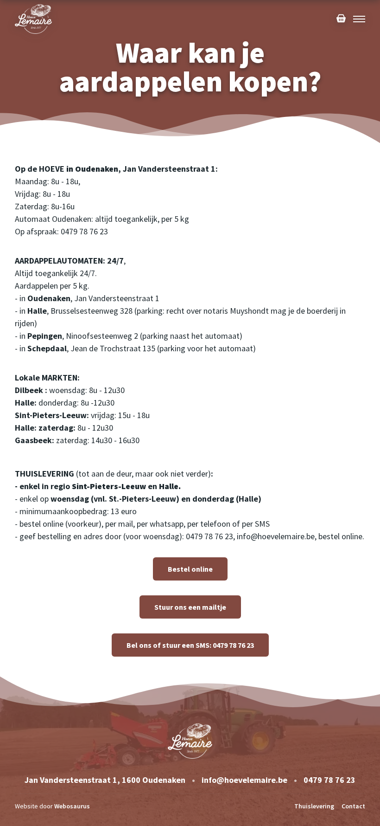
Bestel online (190, 569)
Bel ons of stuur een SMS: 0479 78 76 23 (190, 645)
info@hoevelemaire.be (244, 779)
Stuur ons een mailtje (190, 607)
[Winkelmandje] (341, 19)
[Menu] (359, 19)
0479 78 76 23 (329, 779)
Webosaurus (72, 806)
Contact (353, 806)
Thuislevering (314, 806)
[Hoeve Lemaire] (33, 18)
